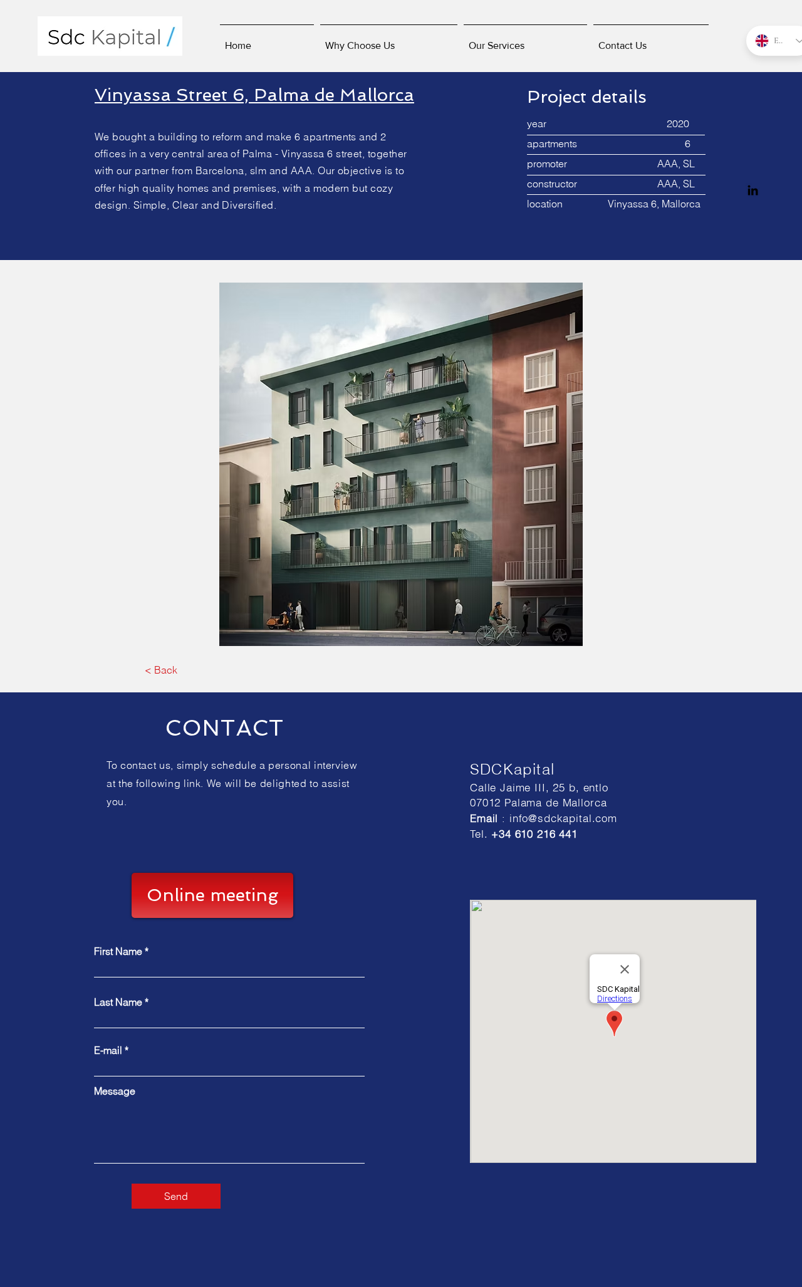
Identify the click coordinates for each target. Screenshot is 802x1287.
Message (114, 1091)
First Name (118, 951)
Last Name (118, 1002)
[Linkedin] (753, 190)
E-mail (108, 1050)
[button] (401, 464)
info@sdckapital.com (563, 818)
